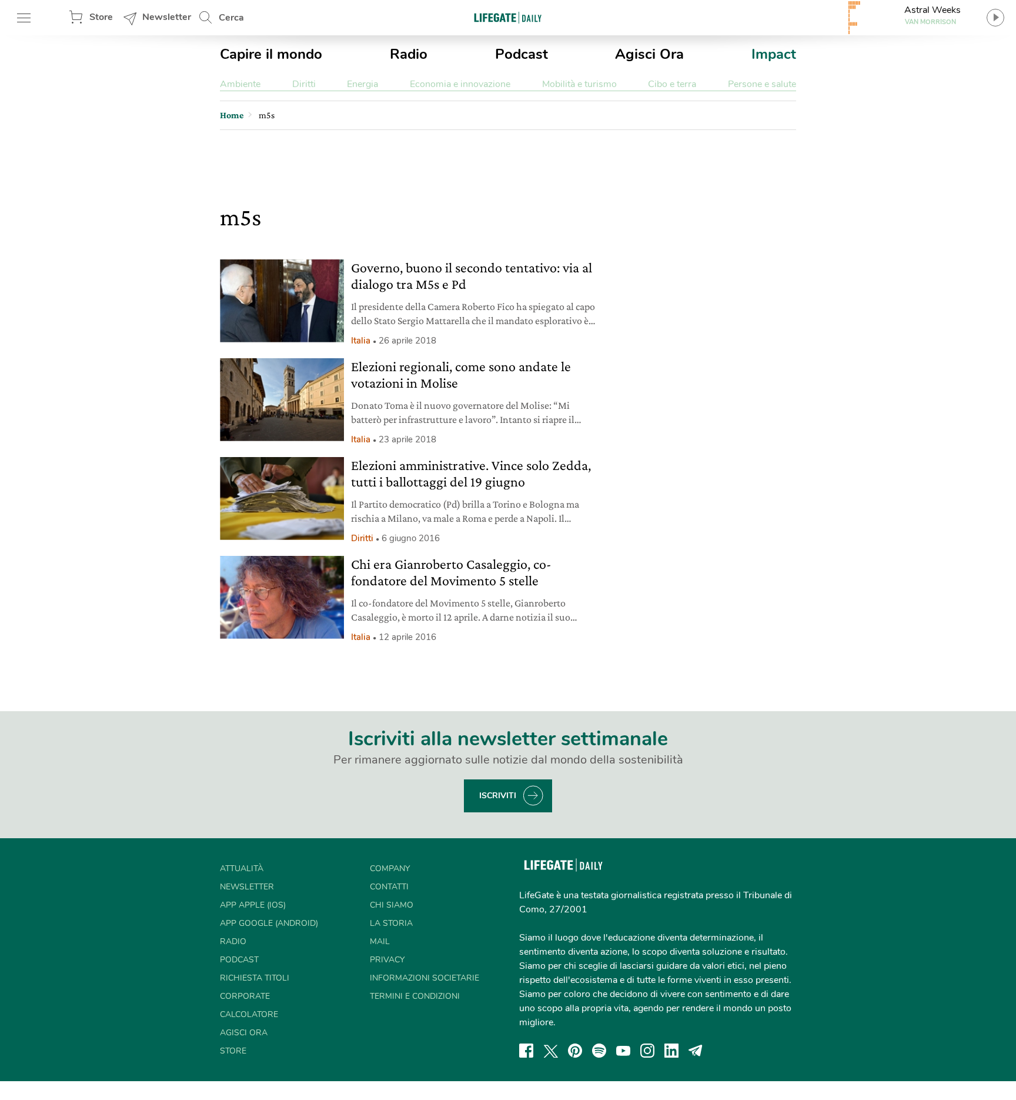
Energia (362, 84)
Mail (380, 941)
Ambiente (240, 84)
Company (390, 868)
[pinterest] (575, 1051)
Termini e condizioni (415, 996)
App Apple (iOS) (253, 905)
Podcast (521, 54)
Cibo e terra (672, 84)
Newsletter (166, 17)
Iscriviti (497, 795)
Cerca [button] (231, 17)
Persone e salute (762, 84)
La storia (391, 923)
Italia (360, 340)
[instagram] (647, 1051)
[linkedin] (671, 1051)
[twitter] (551, 1051)
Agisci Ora (649, 54)
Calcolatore (249, 1014)
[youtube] (623, 1051)
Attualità (241, 868)
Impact (773, 54)
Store (101, 17)
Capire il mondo (271, 54)
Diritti (304, 84)
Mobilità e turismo (579, 84)
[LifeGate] (508, 17)
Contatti (389, 886)
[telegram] (696, 1051)
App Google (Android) (269, 923)
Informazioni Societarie (424, 978)
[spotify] (599, 1051)
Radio (408, 54)
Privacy (387, 959)
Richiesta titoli (254, 978)
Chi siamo (391, 905)
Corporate (245, 996)
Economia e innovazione (460, 84)
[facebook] (526, 1051)
